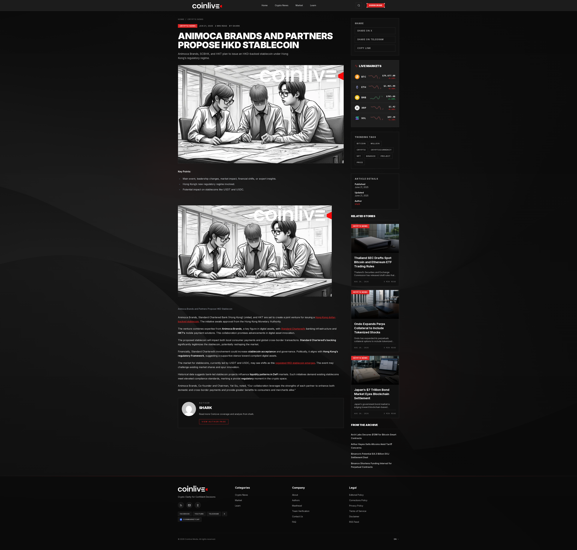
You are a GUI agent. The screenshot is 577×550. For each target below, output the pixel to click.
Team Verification (300, 511)
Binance (371, 156)
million (375, 143)
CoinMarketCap (191, 519)
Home (265, 5)
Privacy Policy (356, 505)
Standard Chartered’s (293, 328)
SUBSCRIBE (375, 5)
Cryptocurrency (381, 150)
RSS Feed (354, 522)
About (295, 495)
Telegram (214, 514)
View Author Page (214, 422)
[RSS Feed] (181, 505)
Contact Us (297, 516)
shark (357, 204)
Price (360, 162)
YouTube (199, 514)
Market (299, 5)
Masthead (297, 505)
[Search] (359, 5)
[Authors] (198, 505)
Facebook (185, 514)
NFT (359, 156)
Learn (313, 5)
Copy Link (364, 48)
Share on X (364, 30)
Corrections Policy (358, 500)
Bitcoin (361, 143)
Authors (296, 500)
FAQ (294, 522)
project (386, 156)
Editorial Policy (356, 495)
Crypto (361, 150)
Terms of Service (357, 511)
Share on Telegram (370, 39)
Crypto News (281, 5)
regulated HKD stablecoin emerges (295, 362)
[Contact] (189, 505)
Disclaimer (354, 516)
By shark (234, 26)
